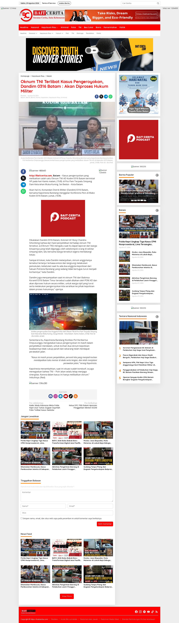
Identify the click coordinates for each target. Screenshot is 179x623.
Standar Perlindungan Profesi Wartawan (138, 619)
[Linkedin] (60, 396)
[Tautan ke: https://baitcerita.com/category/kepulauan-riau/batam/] (157, 210)
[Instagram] (55, 396)
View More (67, 596)
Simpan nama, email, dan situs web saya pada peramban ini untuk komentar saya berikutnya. (62, 518)
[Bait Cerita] (42, 15)
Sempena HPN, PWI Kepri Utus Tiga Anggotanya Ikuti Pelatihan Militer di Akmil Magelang (139, 363)
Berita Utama (35, 97)
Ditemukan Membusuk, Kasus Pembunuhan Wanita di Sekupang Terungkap (35, 468)
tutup (14, 8)
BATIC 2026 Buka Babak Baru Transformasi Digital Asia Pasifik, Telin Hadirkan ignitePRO (66, 442)
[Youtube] (65, 396)
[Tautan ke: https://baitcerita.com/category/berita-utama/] (157, 175)
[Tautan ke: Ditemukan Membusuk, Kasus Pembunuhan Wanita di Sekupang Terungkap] (124, 269)
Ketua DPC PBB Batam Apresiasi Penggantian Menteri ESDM (83, 405)
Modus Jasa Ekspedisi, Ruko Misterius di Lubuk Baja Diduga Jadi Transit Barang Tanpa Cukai (98, 442)
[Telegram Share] (106, 97)
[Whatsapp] (110, 97)
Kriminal (64, 97)
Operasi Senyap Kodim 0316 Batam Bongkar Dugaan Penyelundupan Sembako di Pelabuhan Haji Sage (138, 378)
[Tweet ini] (101, 97)
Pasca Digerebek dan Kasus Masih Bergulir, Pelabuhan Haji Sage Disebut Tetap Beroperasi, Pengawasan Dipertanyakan (139, 356)
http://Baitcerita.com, (41, 175)
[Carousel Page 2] (135, 200)
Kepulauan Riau (54, 97)
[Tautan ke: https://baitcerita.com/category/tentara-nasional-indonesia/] (157, 316)
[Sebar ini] (97, 97)
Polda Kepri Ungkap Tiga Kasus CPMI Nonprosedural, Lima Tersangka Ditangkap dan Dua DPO (34, 442)
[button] (158, 3)
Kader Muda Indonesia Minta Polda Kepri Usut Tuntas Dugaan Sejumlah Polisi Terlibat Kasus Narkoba (44, 406)
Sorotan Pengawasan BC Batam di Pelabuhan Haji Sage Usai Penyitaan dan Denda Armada (139, 349)
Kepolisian (44, 97)
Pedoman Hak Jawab (89, 619)
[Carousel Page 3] (138, 200)
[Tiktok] (71, 396)
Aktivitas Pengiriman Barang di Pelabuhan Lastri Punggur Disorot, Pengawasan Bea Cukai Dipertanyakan (66, 468)
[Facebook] (50, 396)
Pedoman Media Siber (110, 619)
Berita (28, 97)
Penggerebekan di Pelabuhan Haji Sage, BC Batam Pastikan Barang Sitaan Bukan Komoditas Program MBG (140, 371)
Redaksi (54, 619)
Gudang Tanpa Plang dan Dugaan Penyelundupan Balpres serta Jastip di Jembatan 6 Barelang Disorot (98, 468)
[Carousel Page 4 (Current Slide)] (141, 200)
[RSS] (76, 396)
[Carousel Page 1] (132, 200)
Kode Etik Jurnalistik (69, 619)
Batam (23, 97)
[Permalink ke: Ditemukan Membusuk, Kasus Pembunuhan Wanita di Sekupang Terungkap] (35, 456)
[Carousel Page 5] (145, 200)
